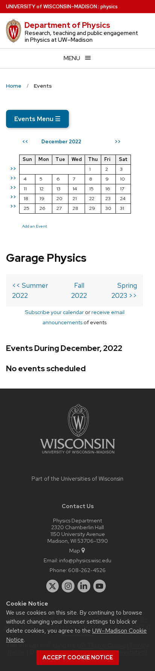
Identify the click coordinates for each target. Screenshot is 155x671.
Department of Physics (67, 25)
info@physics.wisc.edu (85, 560)
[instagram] (68, 586)
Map (74, 550)
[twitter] (52, 586)
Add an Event (34, 226)
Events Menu (37, 119)
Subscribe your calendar (54, 312)
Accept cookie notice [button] (78, 657)
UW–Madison (51, 6)
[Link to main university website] (77, 455)
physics (109, 6)
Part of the (77, 479)
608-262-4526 (87, 570)
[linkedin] (84, 586)
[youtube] (99, 586)
